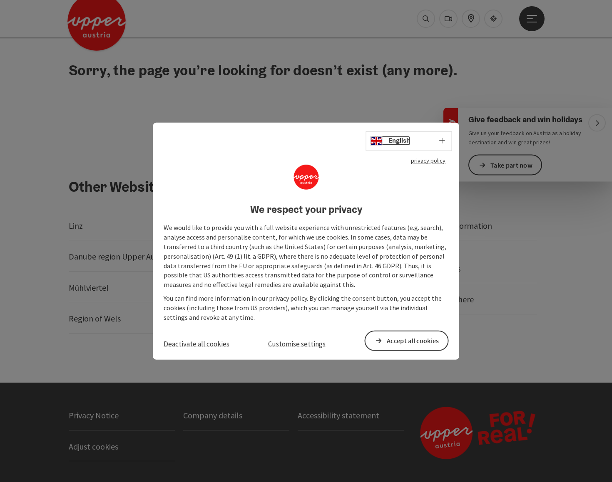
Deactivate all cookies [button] (196, 343)
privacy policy (428, 160)
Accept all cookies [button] (413, 340)
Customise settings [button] (297, 343)
